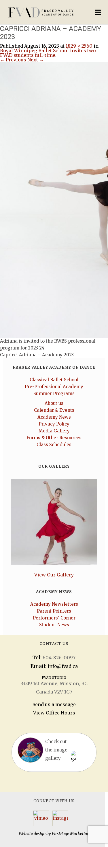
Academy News (54, 417)
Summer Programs (54, 393)
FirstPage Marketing (70, 833)
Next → (35, 60)
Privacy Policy (54, 424)
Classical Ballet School (54, 379)
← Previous (13, 60)
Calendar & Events (54, 410)
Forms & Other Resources (54, 437)
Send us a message (54, 704)
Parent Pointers (54, 611)
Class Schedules (54, 444)
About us (54, 403)
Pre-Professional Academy (54, 386)
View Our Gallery (54, 575)
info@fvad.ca (63, 666)
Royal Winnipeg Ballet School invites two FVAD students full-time (48, 53)
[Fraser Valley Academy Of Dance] (42, 12)
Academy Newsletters (54, 604)
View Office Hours (54, 713)
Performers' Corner (54, 618)
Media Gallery (54, 431)
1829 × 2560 (79, 46)
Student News (54, 625)
